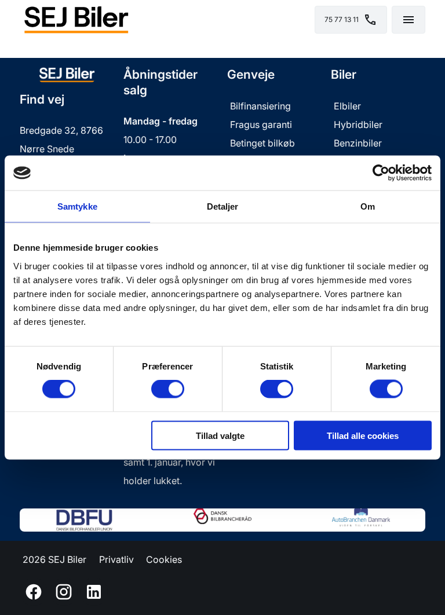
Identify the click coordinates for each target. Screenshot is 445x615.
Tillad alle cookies (363, 435)
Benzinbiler (358, 143)
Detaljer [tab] (223, 206)
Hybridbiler (358, 124)
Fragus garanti (262, 124)
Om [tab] (367, 206)
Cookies (164, 559)
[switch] (167, 389)
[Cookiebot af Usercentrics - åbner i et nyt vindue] (381, 173)
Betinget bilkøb (262, 143)
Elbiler (347, 106)
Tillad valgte (220, 435)
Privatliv (116, 559)
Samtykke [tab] (77, 206)
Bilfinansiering (260, 106)
